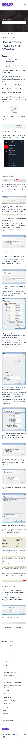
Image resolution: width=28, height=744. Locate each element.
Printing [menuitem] (6, 694)
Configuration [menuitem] (8, 707)
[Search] (24, 22)
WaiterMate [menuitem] (6, 665)
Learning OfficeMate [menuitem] (10, 672)
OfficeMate (5, 37)
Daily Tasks (14, 37)
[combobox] (12, 22)
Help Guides (6, 19)
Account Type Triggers (7, 645)
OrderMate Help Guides (8, 33)
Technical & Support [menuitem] (8, 720)
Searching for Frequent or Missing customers (13, 661)
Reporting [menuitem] (5, 713)
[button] (25, 665)
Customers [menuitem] (7, 703)
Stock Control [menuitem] (6, 710)
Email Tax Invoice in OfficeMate (9, 657)
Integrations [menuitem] (6, 716)
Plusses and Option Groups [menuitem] (11, 679)
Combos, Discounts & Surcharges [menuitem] (13, 682)
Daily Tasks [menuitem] (7, 697)
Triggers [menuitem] (6, 690)
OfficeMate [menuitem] (6, 669)
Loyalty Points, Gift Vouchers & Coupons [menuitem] (12, 686)
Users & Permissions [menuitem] (9, 700)
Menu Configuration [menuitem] (9, 675)
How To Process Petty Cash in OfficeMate (12, 649)
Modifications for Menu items (9, 653)
